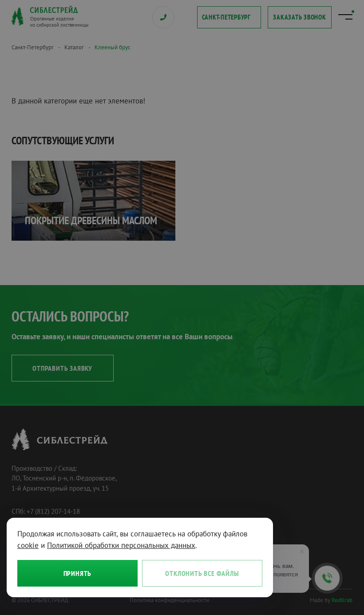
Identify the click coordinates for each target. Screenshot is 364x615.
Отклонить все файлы (202, 573)
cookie (28, 545)
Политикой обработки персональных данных (121, 545)
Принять (77, 573)
